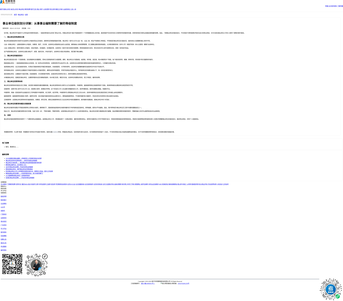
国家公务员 (6, 9)
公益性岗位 (66, 9)
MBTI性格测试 (163, 184)
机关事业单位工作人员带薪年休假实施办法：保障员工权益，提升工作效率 (29, 171)
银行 (41, 9)
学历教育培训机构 (61, 184)
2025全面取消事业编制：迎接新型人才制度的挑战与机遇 (23, 158)
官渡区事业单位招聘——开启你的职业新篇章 (20, 177)
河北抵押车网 (212, 184)
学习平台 (3, 228)
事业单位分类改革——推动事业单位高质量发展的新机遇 (23, 162)
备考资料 (3, 250)
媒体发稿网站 (173, 184)
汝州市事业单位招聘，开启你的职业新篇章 (19, 167)
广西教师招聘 (11, 184)
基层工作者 (59, 9)
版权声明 (3, 196)
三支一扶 (73, 9)
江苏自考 (226, 184)
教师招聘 (27, 9)
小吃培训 (220, 184)
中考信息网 (42, 184)
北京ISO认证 (71, 184)
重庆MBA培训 (26, 184)
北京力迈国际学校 (108, 184)
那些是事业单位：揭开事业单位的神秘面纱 (19, 169)
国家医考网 (195, 184)
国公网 (179, 184)
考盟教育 (55, 132)
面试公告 (3, 243)
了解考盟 (340, 6)
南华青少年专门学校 (128, 184)
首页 (1, 9)
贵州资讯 (3, 221)
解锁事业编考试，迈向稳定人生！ (16, 165)
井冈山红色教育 (154, 184)
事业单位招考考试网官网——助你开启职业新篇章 (21, 160)
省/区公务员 (14, 9)
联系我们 (3, 200)
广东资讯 (3, 225)
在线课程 (3, 236)
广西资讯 (3, 214)
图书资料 (334, 6)
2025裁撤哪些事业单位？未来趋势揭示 (18, 175)
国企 (38, 9)
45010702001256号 (183, 283)
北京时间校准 (98, 184)
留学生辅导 (144, 184)
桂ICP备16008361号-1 (148, 283)
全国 (26, 14)
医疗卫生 (33, 9)
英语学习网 (34, 184)
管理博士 (138, 184)
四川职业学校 (203, 184)
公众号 (3, 207)
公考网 (189, 184)
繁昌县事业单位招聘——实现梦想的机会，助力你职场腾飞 (24, 173)
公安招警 (46, 9)
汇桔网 (48, 184)
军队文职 (52, 9)
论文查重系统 (80, 184)
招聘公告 (3, 239)
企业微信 (3, 203)
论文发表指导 (89, 184)
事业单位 (21, 9)
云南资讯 (3, 218)
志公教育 (3, 184)
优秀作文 (18, 184)
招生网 (53, 184)
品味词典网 (117, 184)
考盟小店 (328, 6)
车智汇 (184, 184)
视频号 (3, 210)
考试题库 (3, 246)
